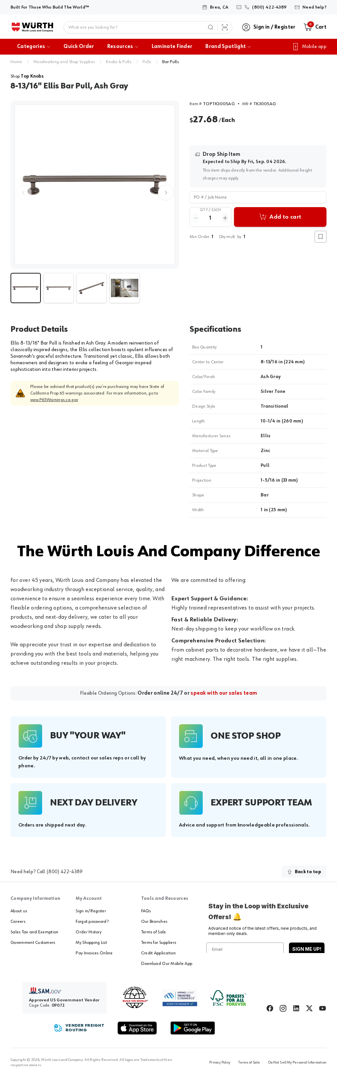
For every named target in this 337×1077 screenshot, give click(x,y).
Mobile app (314, 46)
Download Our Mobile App (166, 963)
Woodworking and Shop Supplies (64, 62)
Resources (120, 46)
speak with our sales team (224, 693)
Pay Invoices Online (94, 953)
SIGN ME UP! (306, 949)
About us (19, 911)
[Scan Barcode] (225, 27)
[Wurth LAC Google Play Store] (192, 1028)
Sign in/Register (91, 911)
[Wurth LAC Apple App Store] (137, 1028)
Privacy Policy (219, 1063)
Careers (18, 921)
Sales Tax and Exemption (34, 932)
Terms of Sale (153, 932)
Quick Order (79, 46)
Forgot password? (92, 921)
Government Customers (33, 942)
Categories (31, 46)
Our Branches (154, 921)
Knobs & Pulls (118, 62)
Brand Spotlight (225, 46)
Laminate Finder (172, 46)
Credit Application (158, 953)
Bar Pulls (170, 62)
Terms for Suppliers (158, 942)
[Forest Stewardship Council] (228, 998)
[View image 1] (95, 185)
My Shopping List (91, 942)
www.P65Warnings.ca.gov (54, 399)
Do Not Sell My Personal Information (297, 1063)
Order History (88, 932)
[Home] (32, 27)
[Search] (211, 27)
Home (16, 62)
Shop (27, 76)
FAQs (146, 911)
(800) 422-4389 (64, 871)
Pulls (147, 62)
